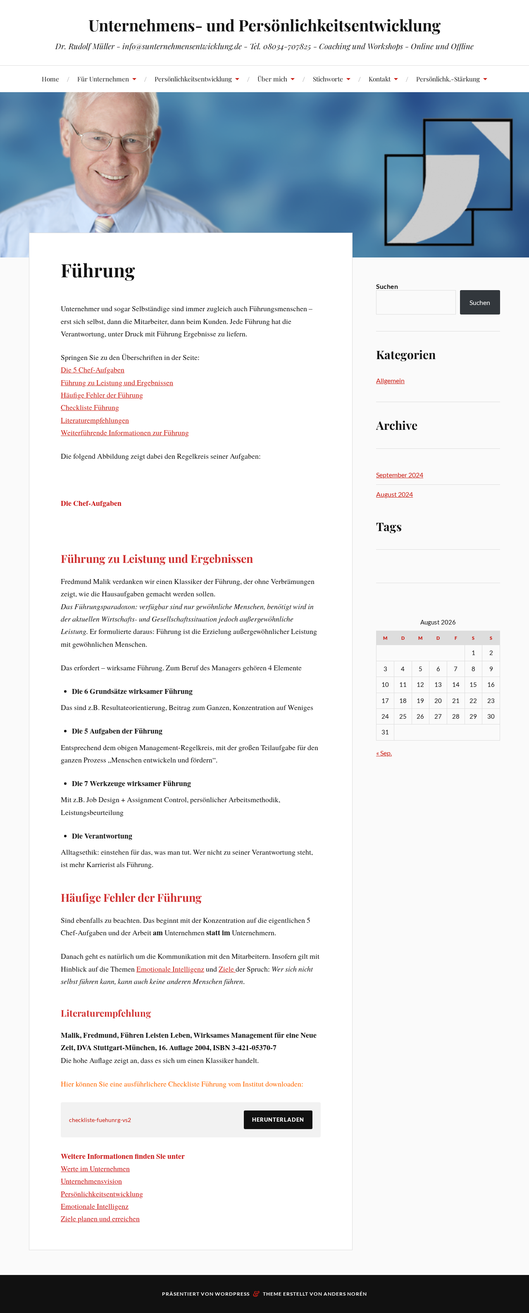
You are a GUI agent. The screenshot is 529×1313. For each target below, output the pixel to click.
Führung (98, 269)
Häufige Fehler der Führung (102, 395)
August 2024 (394, 494)
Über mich (272, 78)
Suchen (387, 286)
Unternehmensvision (91, 1181)
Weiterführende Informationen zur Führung (125, 432)
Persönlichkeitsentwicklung (193, 78)
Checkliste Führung (90, 407)
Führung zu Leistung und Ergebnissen (117, 382)
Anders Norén (345, 1294)
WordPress (232, 1294)
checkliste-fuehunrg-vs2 (100, 1119)
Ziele (227, 969)
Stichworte (328, 78)
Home (50, 78)
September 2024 (399, 475)
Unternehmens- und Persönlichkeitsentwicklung (264, 25)
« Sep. (384, 753)
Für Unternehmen (103, 78)
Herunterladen (278, 1119)
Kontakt (380, 78)
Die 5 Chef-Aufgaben (92, 369)
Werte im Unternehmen (95, 1168)
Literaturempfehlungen (95, 420)
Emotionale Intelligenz (170, 969)
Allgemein (390, 380)
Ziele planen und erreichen (100, 1218)
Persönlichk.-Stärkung (448, 78)
